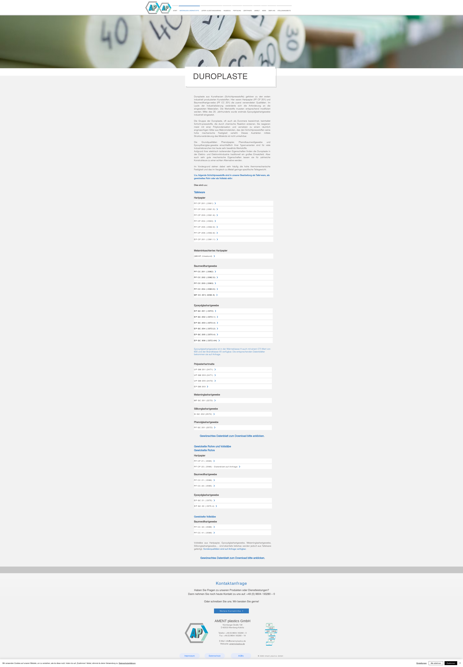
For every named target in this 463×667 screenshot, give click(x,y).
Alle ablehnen (436, 663)
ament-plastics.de (237, 644)
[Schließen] (460, 663)
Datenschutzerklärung (127, 663)
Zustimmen (451, 663)
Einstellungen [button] (421, 663)
